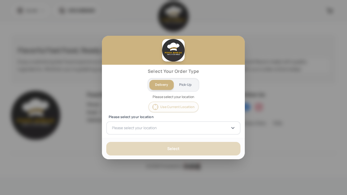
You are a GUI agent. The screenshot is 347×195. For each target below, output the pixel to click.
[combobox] (112, 128)
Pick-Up (185, 84)
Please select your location (131, 117)
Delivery (161, 84)
